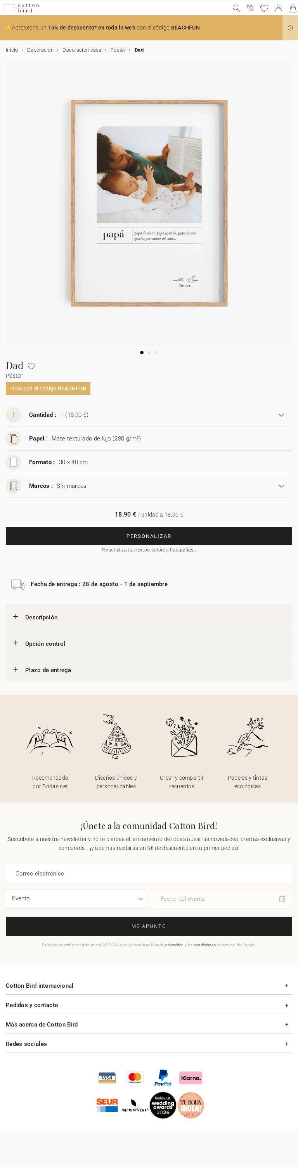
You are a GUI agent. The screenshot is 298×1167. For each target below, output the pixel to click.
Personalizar (149, 536)
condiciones (205, 945)
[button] (290, 28)
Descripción (41, 617)
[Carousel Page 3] (156, 352)
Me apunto (149, 926)
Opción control (45, 643)
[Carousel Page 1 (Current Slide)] (142, 352)
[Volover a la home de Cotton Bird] (28, 11)
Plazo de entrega (48, 670)
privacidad (174, 945)
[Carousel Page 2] (149, 352)
